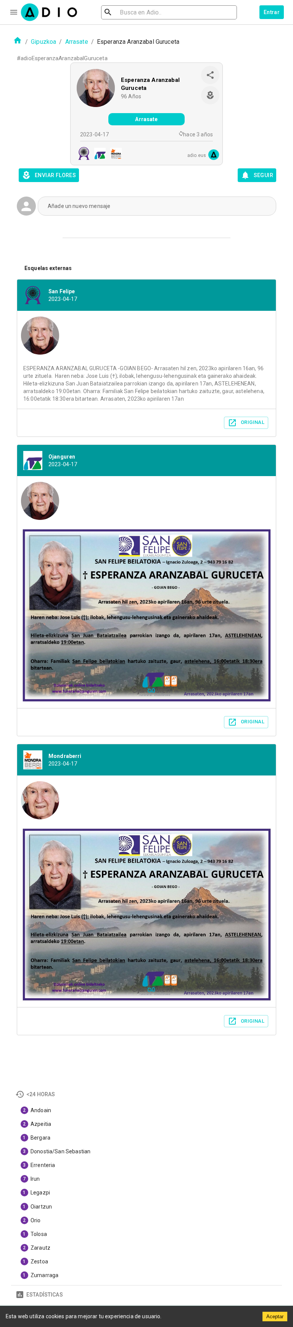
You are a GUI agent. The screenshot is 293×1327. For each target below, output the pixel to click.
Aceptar (274, 1316)
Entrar (272, 12)
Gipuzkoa (43, 41)
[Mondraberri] (114, 154)
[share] (210, 75)
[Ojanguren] (98, 154)
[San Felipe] (82, 154)
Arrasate (76, 41)
